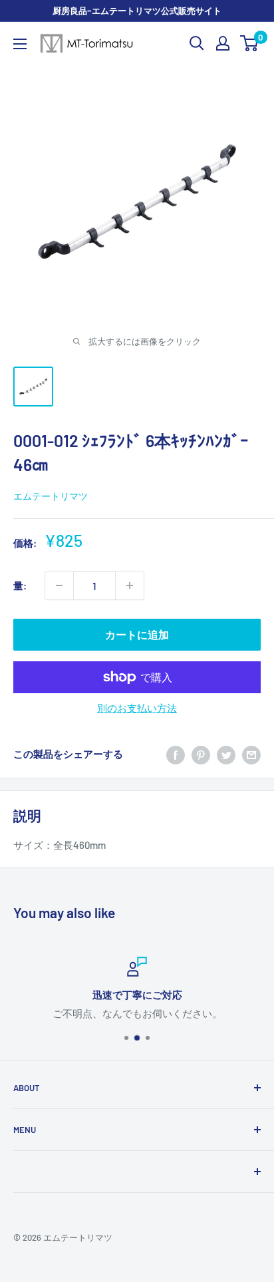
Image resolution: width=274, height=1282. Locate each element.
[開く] (197, 43)
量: (20, 585)
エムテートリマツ (50, 496)
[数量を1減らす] (59, 585)
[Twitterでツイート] (226, 754)
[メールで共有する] (251, 754)
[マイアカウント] (222, 43)
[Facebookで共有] (175, 754)
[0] (249, 43)
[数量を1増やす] (130, 585)
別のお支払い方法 (137, 708)
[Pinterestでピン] (201, 754)
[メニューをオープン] (20, 44)
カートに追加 (137, 634)
